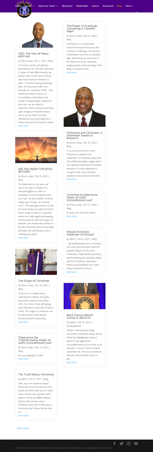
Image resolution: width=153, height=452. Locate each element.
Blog (119, 6)
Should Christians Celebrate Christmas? (80, 233)
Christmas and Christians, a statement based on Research (84, 135)
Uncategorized (74, 325)
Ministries (67, 6)
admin (24, 379)
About (28, 6)
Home (18, 6)
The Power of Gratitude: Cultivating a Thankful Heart (82, 28)
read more (23, 125)
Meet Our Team (47, 6)
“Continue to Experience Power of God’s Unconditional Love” (82, 197)
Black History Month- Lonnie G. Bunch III (80, 316)
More (128, 6)
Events (95, 6)
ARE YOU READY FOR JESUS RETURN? (35, 170)
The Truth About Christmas (36, 374)
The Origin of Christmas (33, 280)
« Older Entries (22, 428)
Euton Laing (27, 60)
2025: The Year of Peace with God (33, 55)
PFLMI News (82, 6)
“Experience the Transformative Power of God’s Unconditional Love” (35, 340)
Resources (108, 6)
